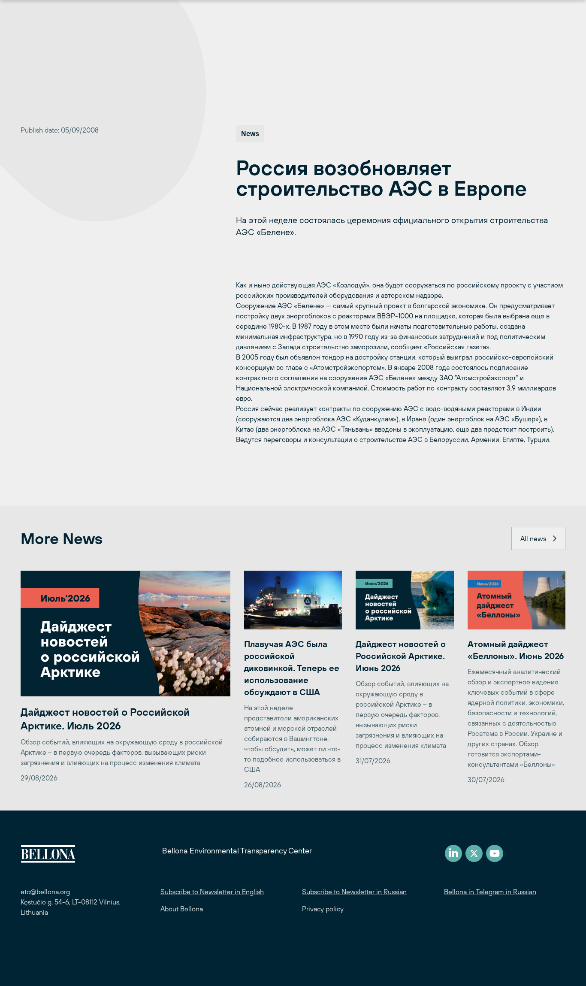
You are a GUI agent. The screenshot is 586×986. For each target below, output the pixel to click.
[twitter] (474, 853)
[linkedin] (453, 853)
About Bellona (181, 909)
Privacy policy (323, 909)
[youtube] (494, 853)
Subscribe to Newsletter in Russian (354, 891)
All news (533, 538)
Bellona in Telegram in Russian (490, 891)
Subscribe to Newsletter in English (212, 891)
